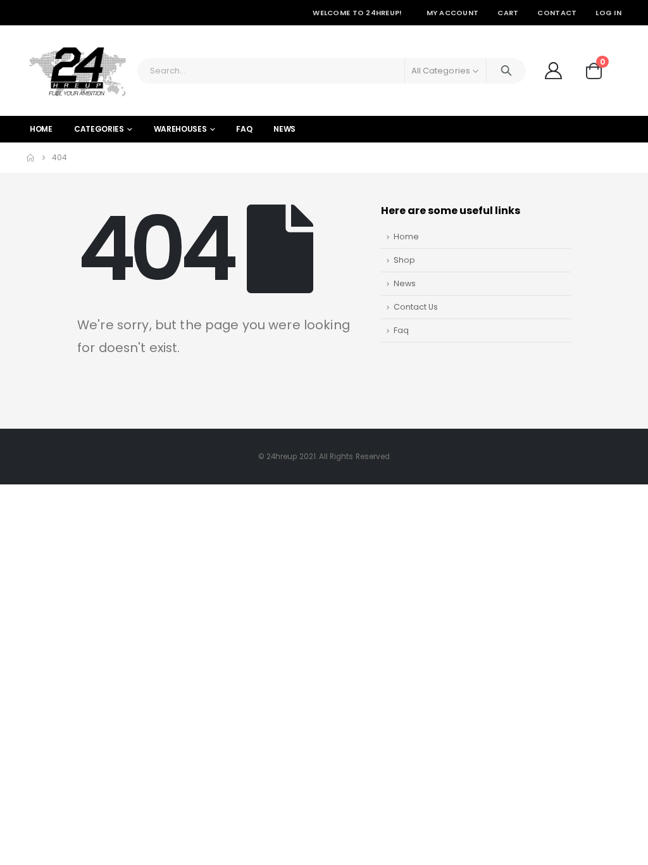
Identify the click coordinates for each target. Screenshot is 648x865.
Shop (404, 260)
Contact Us (416, 306)
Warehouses (180, 128)
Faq (401, 330)
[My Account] (553, 70)
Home (41, 128)
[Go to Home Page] (30, 157)
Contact (556, 13)
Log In (608, 13)
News (284, 128)
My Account (453, 13)
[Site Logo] (77, 70)
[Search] (506, 71)
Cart (507, 13)
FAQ (244, 128)
